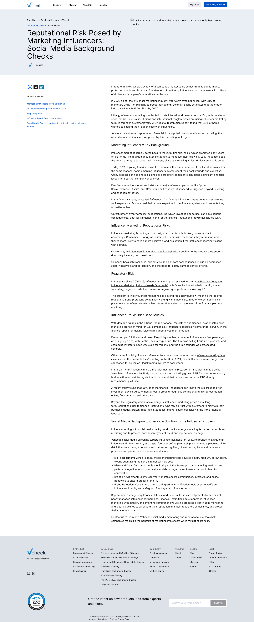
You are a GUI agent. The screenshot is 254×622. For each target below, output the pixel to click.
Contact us (117, 517)
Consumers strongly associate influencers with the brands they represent (169, 237)
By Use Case (107, 549)
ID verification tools (185, 484)
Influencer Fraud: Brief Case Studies (44, 118)
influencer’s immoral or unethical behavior (153, 251)
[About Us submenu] (93, 4)
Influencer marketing (123, 152)
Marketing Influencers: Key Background (46, 103)
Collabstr (125, 189)
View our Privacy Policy (98, 619)
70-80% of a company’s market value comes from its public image (180, 86)
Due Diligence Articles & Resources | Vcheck (48, 20)
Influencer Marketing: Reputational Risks (46, 108)
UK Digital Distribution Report (172, 122)
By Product (78, 549)
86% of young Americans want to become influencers (151, 167)
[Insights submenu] (108, 4)
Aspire (135, 189)
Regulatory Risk (34, 113)
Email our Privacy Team (119, 619)
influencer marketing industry (150, 100)
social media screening (135, 439)
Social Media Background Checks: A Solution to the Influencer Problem (56, 125)
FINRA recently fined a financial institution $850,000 (156, 369)
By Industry (155, 549)
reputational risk (126, 405)
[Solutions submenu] (62, 4)
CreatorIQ (151, 189)
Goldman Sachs (182, 104)
